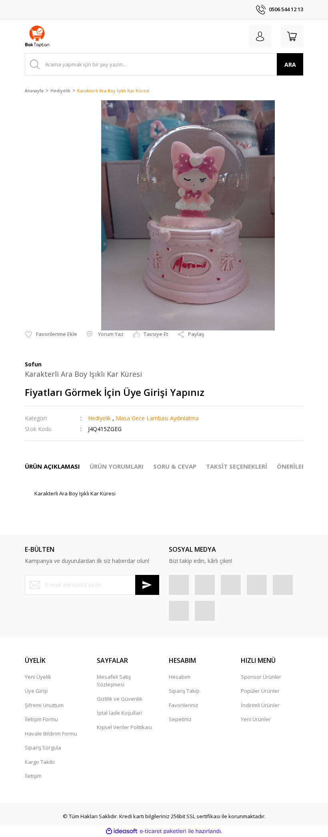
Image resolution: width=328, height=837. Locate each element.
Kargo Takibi (40, 761)
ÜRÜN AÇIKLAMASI (52, 466)
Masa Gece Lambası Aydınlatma (157, 418)
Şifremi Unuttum (44, 705)
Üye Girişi (36, 690)
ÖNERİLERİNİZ (297, 466)
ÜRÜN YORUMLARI (117, 466)
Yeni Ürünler (256, 719)
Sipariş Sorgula (43, 747)
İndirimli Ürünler (260, 705)
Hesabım (179, 676)
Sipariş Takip (184, 690)
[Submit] (147, 585)
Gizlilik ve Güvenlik (119, 698)
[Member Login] (260, 36)
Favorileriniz (183, 705)
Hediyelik (99, 418)
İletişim (33, 775)
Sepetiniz (180, 719)
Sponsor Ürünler (261, 676)
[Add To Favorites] (51, 334)
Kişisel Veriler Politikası (124, 727)
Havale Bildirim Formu (51, 733)
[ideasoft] (122, 831)
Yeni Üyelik (38, 676)
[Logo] (37, 36)
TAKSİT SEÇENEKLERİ (236, 466)
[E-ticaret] (163, 831)
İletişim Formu (41, 719)
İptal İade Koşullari (119, 712)
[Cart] (292, 36)
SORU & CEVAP (174, 466)
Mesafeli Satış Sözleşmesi (114, 680)
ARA (290, 64)
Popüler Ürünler (260, 690)
